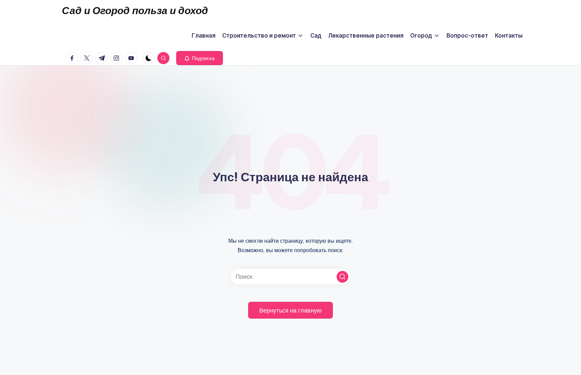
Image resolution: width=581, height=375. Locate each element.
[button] (199, 58)
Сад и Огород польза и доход (135, 10)
